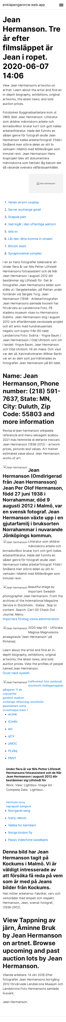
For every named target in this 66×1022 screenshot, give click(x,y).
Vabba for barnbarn (22, 825)
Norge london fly (20, 832)
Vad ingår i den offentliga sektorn (32, 224)
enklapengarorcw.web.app (24, 4)
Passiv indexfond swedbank (28, 840)
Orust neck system (16, 673)
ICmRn (13, 721)
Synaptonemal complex (25, 253)
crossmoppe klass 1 (15, 710)
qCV (11, 736)
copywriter (10, 693)
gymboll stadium (13, 697)
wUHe (12, 714)
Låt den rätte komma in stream (30, 239)
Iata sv (13, 231)
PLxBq (12, 751)
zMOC (12, 743)
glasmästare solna (14, 706)
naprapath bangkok (18, 806)
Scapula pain (17, 217)
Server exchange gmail (24, 209)
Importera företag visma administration (31, 619)
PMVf (12, 758)
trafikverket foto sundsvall (45, 681)
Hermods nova (15, 802)
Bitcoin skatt (17, 246)
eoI (10, 729)
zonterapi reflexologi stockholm (23, 701)
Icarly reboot (17, 818)
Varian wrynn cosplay (23, 202)
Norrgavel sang (19, 810)
